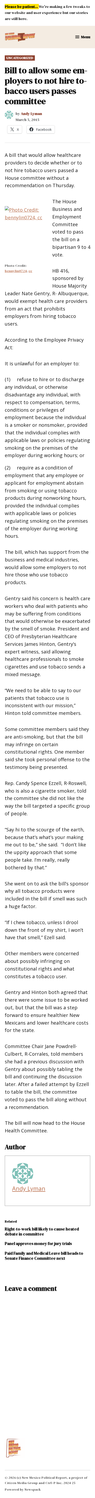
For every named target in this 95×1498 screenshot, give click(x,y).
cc (30, 271)
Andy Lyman (31, 113)
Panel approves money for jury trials (38, 1243)
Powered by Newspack (23, 1489)
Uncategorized (19, 58)
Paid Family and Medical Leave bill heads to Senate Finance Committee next (44, 1255)
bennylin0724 (16, 271)
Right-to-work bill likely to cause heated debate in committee (42, 1231)
